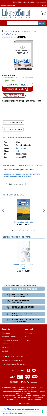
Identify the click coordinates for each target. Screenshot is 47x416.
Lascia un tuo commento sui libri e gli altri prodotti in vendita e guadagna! (22, 175)
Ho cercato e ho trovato (23, 222)
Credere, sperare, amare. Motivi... (23, 265)
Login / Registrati (8, 5)
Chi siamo (6, 333)
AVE (17, 151)
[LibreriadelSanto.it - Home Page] (16, 13)
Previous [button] (3, 210)
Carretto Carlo (24, 268)
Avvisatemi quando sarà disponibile (17, 77)
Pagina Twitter (34, 370)
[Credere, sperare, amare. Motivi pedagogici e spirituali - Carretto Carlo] (23, 251)
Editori (27, 340)
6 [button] (31, 230)
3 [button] (20, 230)
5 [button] (27, 230)
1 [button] (12, 230)
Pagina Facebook (28, 370)
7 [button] (35, 230)
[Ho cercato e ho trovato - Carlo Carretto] (23, 209)
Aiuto (44, 5)
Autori (27, 337)
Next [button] (43, 210)
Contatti (5, 351)
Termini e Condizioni (10, 337)
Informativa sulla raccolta (14, 413)
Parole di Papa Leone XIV (12, 356)
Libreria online (23, 403)
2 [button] (16, 230)
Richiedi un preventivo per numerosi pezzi (21, 101)
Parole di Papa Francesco (12, 360)
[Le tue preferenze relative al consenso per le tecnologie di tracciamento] (42, 411)
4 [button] (23, 230)
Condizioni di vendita (10, 340)
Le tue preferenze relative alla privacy (25, 409)
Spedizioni (6, 344)
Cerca (41, 23)
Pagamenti (6, 347)
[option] (23, 213)
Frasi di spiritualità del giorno (13, 364)
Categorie (29, 333)
